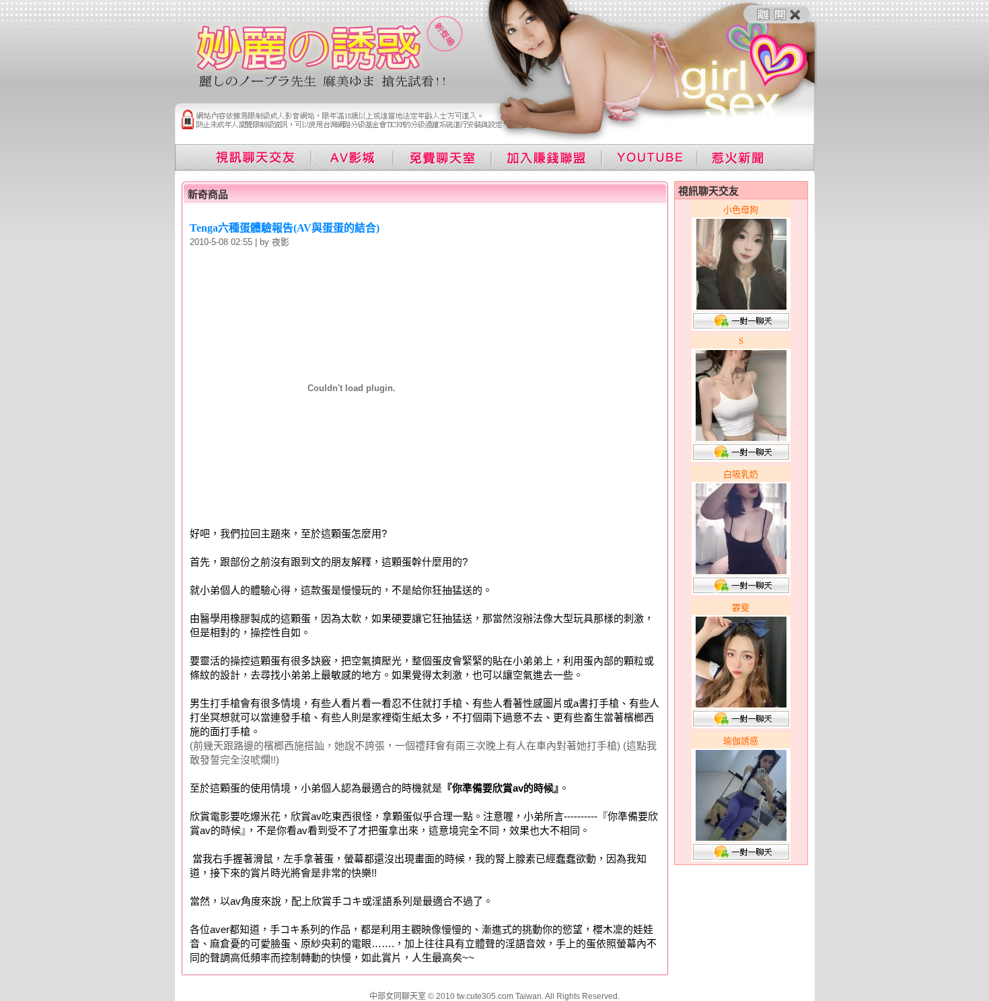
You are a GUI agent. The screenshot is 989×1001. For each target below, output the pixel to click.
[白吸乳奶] (741, 570)
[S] (741, 437)
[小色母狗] (741, 306)
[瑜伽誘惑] (741, 837)
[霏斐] (741, 704)
